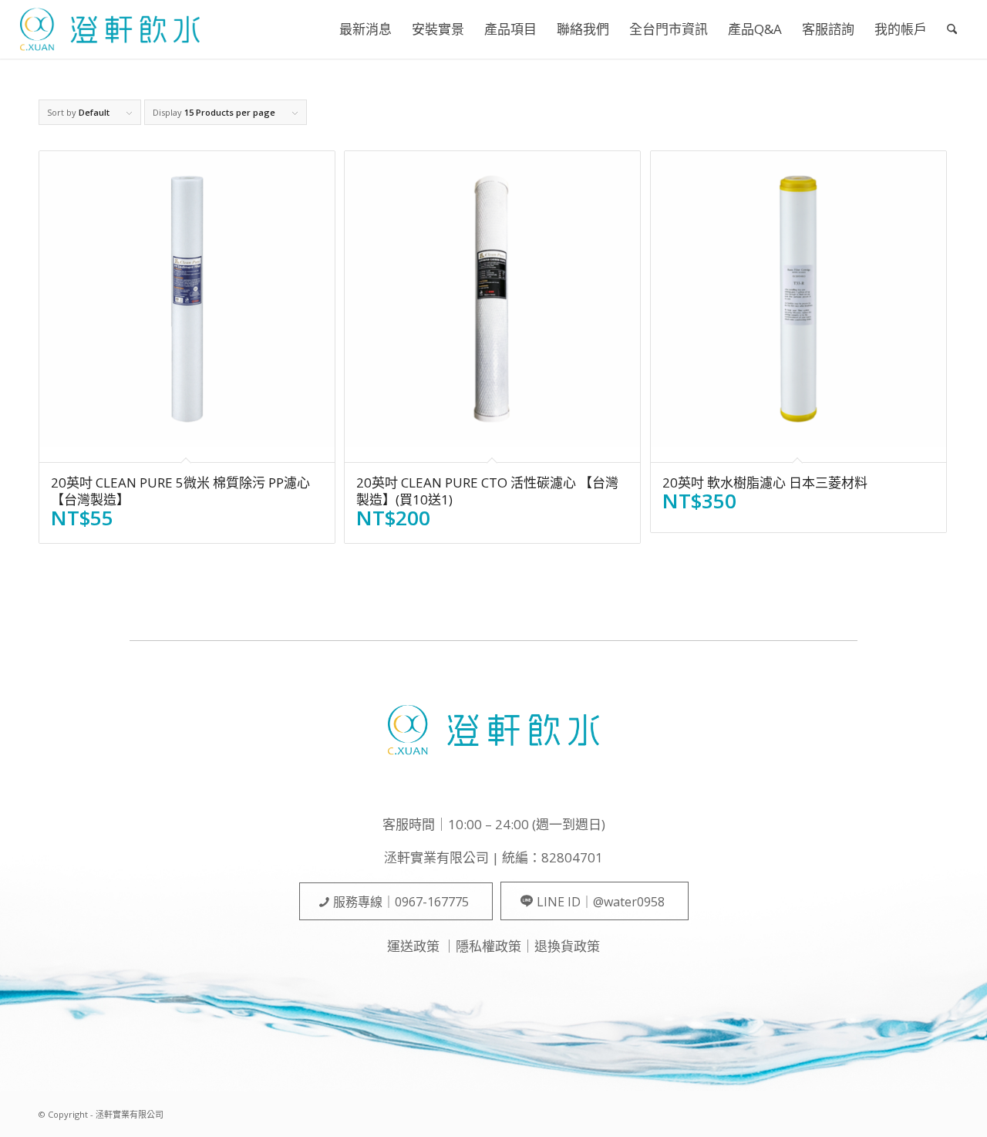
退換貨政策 (567, 946)
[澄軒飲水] (110, 29)
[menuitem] (365, 29)
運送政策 (413, 946)
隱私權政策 (488, 946)
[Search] (952, 29)
